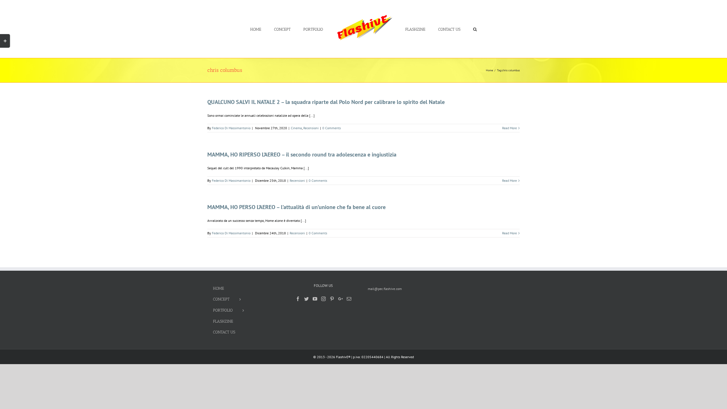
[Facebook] (298, 299)
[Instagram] (323, 299)
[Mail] (349, 299)
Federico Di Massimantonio (231, 128)
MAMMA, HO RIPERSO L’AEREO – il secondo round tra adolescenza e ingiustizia (301, 154)
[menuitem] (276, 29)
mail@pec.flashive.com (385, 289)
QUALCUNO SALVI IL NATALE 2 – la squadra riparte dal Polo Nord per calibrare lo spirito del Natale (326, 102)
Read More (509, 128)
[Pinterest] (332, 299)
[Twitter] (306, 299)
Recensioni (311, 128)
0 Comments (331, 128)
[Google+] (340, 299)
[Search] (458, 29)
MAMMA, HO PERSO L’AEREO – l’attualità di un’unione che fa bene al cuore (296, 207)
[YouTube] (315, 299)
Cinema (296, 128)
